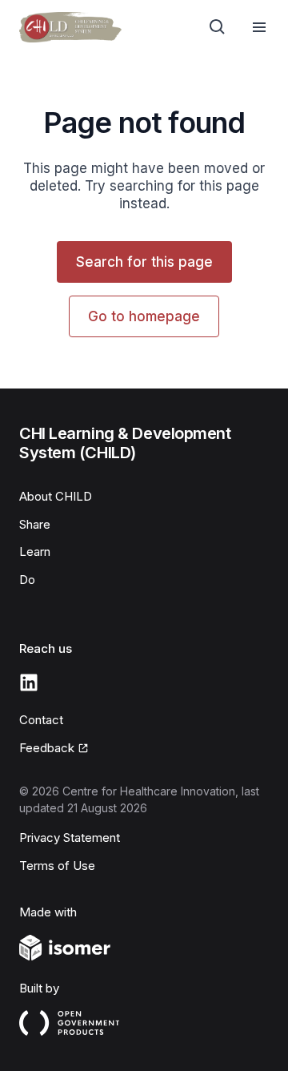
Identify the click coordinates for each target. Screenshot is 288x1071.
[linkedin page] (28, 682)
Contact (41, 719)
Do (27, 579)
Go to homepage (144, 316)
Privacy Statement (69, 837)
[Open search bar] (217, 27)
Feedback (46, 747)
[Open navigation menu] (259, 27)
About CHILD (55, 496)
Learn (34, 551)
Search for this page (144, 262)
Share (34, 524)
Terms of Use (57, 865)
